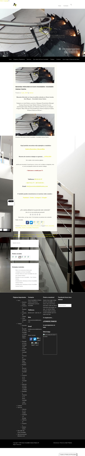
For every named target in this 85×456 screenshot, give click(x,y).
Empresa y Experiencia (19, 59)
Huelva (24, 227)
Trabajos (52, 59)
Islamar (31, 92)
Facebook (26, 197)
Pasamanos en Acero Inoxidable (24, 379)
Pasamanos (35, 227)
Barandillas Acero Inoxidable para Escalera (24, 345)
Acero (46, 225)
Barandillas (24, 225)
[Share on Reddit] (19, 257)
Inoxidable (29, 227)
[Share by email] (29, 257)
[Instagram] (35, 222)
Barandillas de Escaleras (33, 225)
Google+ (44, 197)
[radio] (31, 215)
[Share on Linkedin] (25, 257)
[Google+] (39, 222)
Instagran (38, 197)
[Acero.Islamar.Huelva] (16, 257)
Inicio (59, 5)
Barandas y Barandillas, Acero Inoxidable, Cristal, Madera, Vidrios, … (24, 332)
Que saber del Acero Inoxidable (40, 59)
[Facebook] (27, 222)
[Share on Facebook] (13, 257)
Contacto (66, 5)
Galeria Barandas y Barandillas (35, 149)
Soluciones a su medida (24, 411)
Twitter (32, 197)
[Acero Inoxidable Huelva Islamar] (42, 33)
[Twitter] (31, 222)
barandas (51, 225)
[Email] (42, 222)
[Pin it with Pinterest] (22, 257)
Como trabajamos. (24, 320)
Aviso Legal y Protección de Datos (71, 59)
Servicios (29, 59)
